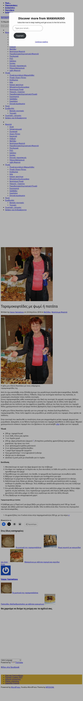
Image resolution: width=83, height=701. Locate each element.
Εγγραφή (20, 36)
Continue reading (41, 42)
